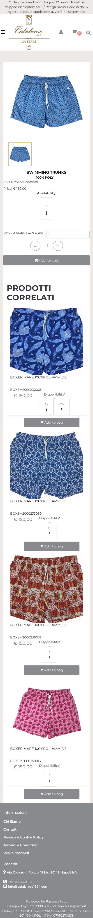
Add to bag (48, 260)
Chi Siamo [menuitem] (12, 821)
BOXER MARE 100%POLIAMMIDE (38, 377)
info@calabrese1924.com (28, 887)
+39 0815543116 (20, 882)
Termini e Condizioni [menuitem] (20, 845)
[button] (46, 101)
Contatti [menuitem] (10, 829)
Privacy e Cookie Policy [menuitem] (23, 837)
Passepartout (56, 901)
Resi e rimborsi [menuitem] (16, 853)
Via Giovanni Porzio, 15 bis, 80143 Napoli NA (42, 872)
